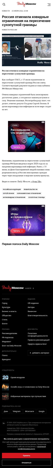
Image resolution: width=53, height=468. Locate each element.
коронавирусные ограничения (29, 193)
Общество (6, 315)
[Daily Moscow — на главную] (13, 288)
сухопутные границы (36, 197)
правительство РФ (30, 189)
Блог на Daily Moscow (11, 345)
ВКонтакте (29, 411)
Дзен (6, 411)
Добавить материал (40, 353)
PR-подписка (7, 337)
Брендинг (6, 359)
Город (4, 303)
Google (41, 411)
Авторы (31, 307)
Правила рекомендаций (39, 340)
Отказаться (26, 463)
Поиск (5, 355)
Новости (6, 11)
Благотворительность (38, 315)
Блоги (4, 323)
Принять (26, 455)
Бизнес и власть (9, 311)
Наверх (28, 288)
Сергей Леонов (8, 193)
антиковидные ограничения (14, 197)
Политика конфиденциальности (38, 334)
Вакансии (32, 311)
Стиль (4, 319)
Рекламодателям (9, 333)
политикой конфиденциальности (32, 447)
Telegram (16, 411)
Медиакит (6, 341)
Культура (6, 307)
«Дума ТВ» (36, 181)
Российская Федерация (12, 189)
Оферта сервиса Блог (37, 344)
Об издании (33, 303)
